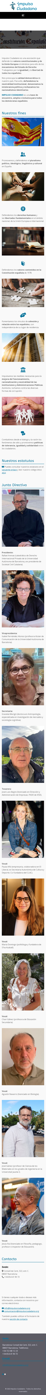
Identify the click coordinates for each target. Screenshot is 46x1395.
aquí (4, 472)
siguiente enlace (9, 469)
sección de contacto (18, 1319)
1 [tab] (2, 1374)
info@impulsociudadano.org (17, 1308)
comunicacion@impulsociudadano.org (21, 1311)
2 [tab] (5, 1374)
